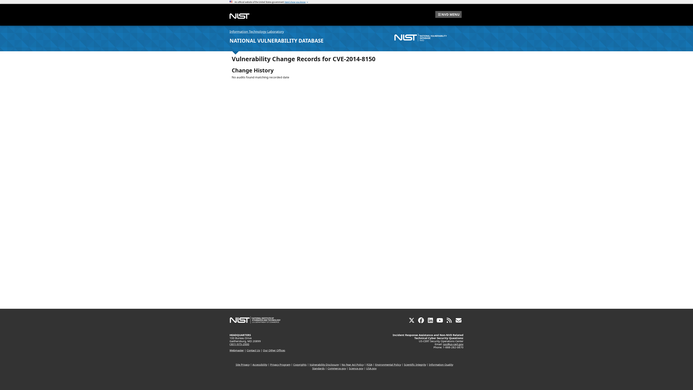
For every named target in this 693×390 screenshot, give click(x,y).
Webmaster (237, 350)
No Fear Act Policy (353, 364)
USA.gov (371, 368)
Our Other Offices (274, 350)
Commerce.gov (337, 368)
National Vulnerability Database (277, 40)
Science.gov (356, 368)
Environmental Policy (388, 364)
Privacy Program (280, 364)
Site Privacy (243, 364)
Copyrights (300, 364)
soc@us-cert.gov (453, 344)
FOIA (369, 364)
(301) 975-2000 (239, 344)
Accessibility (259, 364)
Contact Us (253, 350)
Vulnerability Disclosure (324, 364)
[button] (448, 14)
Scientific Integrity (415, 364)
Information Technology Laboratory (257, 31)
